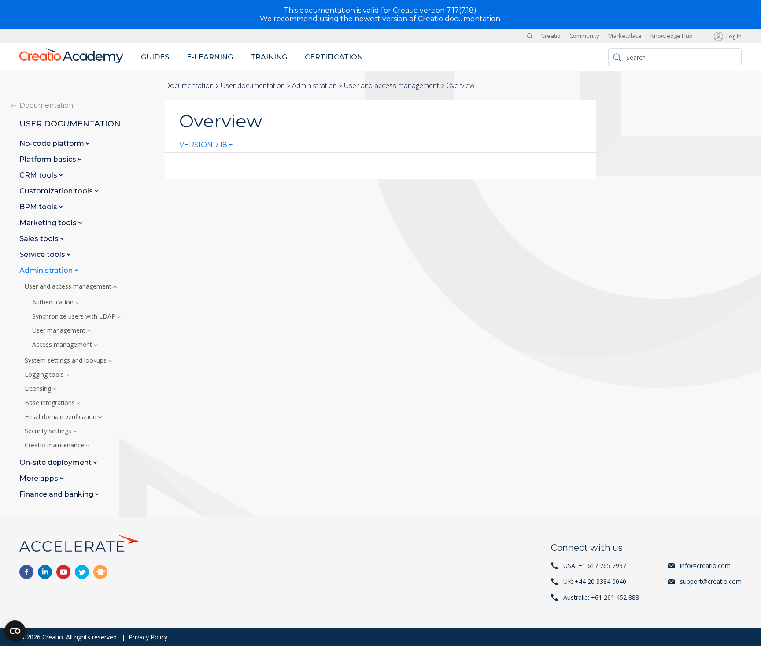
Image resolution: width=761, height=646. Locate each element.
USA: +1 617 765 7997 (594, 565)
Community (584, 36)
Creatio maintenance (55, 445)
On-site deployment (56, 462)
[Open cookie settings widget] (15, 631)
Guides (155, 57)
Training (269, 57)
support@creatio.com (711, 581)
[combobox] (206, 146)
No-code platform (52, 143)
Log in (734, 36)
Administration (314, 85)
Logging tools (45, 375)
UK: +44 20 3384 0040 (594, 581)
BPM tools (39, 207)
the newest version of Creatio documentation (420, 19)
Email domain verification (61, 417)
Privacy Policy (148, 637)
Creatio (551, 36)
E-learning (210, 57)
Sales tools (39, 238)
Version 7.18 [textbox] (203, 145)
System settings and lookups (66, 360)
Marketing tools (48, 223)
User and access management (391, 85)
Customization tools (57, 191)
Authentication (53, 302)
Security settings (49, 431)
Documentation (189, 85)
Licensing (39, 389)
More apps (39, 478)
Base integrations (51, 403)
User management (59, 330)
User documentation (253, 85)
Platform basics (48, 159)
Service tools (43, 254)
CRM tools (39, 175)
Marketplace (625, 36)
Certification (334, 57)
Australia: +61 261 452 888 (601, 597)
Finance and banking (57, 494)
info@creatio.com (705, 565)
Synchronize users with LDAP (74, 316)
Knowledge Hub (671, 36)
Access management (63, 345)
